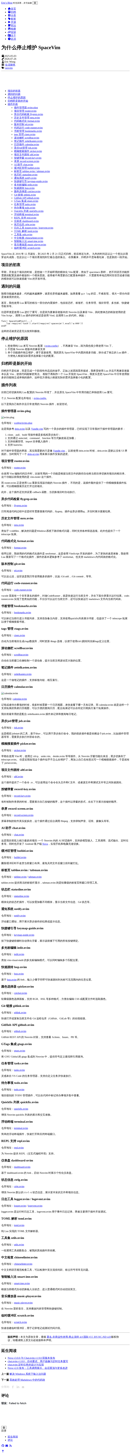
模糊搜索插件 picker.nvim (28, 151)
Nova (45, 844)
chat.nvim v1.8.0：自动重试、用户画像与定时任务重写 (38, 1361)
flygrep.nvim (20, 505)
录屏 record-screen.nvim (26, 161)
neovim (9, 68)
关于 (13, 35)
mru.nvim (19, 525)
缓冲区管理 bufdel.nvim (27, 168)
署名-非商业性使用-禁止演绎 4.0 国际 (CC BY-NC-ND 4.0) (79, 1337)
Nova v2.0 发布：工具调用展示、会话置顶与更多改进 (38, 1368)
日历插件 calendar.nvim (26, 144)
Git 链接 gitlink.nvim (25, 194)
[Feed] (10, 1445)
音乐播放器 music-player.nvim (30, 244)
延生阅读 (13, 1436)
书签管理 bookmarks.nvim (28, 131)
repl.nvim (19, 1147)
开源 (13, 22)
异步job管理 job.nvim (25, 147)
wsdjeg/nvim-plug (23, 423)
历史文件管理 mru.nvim (27, 117)
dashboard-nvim (22, 1167)
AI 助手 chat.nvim (23, 164)
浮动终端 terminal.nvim (26, 214)
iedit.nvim (19, 954)
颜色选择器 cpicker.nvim (27, 191)
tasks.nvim (19, 1070)
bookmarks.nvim (22, 612)
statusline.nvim (21, 896)
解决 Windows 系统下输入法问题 (28, 1374)
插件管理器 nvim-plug (26, 107)
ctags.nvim (19, 635)
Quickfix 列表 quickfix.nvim (28, 211)
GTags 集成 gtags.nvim (26, 201)
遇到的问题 (14, 94)
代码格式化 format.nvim (27, 121)
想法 (13, 25)
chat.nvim (19, 834)
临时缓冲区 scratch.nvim (27, 248)
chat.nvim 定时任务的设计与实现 (26, 1364)
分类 (13, 15)
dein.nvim (20, 428)
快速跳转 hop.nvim (24, 188)
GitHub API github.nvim (26, 198)
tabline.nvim (20, 876)
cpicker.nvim (20, 993)
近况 (13, 39)
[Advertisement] (65, 79)
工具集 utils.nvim (23, 234)
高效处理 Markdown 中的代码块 (27, 1379)
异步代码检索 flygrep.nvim (28, 114)
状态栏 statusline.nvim (25, 174)
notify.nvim (20, 915)
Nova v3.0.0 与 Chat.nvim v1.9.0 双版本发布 (31, 1358)
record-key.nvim (22, 795)
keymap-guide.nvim (24, 935)
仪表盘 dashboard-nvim (26, 221)
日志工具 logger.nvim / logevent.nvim (33, 227)
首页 (13, 8)
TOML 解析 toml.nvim (26, 231)
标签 (13, 18)
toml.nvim (19, 1225)
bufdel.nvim (20, 857)
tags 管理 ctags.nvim (24, 134)
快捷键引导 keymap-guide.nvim (31, 181)
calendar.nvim (20, 699)
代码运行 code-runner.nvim (28, 127)
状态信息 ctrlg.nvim (24, 224)
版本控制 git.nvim (23, 124)
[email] (6, 1445)
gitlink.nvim (20, 1012)
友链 (13, 32)
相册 (13, 28)
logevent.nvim (35, 1205)
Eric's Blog (6, 2)
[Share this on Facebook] (12, 1387)
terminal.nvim (21, 1128)
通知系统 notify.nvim (25, 178)
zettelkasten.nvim (22, 674)
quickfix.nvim (21, 1108)
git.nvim (18, 570)
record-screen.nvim (23, 815)
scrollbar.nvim (21, 654)
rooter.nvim (20, 467)
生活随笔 (10, 64)
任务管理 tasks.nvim (25, 204)
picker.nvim (20, 750)
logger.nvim (20, 1205)
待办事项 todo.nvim (24, 207)
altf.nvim (18, 776)
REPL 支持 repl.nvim (25, 217)
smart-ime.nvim (22, 1283)
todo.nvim (19, 1089)
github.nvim (20, 1031)
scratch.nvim (20, 1322)
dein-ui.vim (33, 454)
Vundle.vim (37, 428)
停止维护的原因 (17, 97)
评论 (10, 1440)
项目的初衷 (14, 90)
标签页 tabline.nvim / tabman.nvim (32, 171)
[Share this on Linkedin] (17, 1387)
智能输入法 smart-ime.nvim (28, 241)
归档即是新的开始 (18, 100)
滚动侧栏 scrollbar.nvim (26, 137)
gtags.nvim (19, 1050)
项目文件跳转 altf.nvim (26, 154)
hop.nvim (19, 973)
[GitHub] (2, 1445)
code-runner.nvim (23, 589)
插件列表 (13, 104)
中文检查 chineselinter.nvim (28, 238)
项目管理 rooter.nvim (25, 111)
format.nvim (20, 547)
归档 (13, 12)
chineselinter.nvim (23, 1264)
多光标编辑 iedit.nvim (26, 184)
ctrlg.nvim (19, 1186)
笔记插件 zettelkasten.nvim (28, 141)
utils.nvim (19, 1244)
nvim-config (51, 345)
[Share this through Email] (23, 1387)
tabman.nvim (35, 876)
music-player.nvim (23, 1302)
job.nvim (18, 727)
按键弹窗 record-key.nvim (27, 157)
